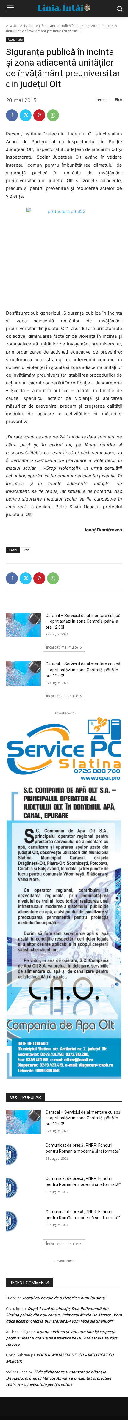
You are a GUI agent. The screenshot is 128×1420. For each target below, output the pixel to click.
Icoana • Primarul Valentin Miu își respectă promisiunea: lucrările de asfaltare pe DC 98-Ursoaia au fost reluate (61, 1338)
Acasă (11, 25)
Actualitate (29, 25)
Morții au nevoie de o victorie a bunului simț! (64, 1298)
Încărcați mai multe (62, 647)
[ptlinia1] (64, 748)
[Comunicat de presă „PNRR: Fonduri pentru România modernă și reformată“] (23, 1221)
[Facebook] (12, 115)
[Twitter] (26, 115)
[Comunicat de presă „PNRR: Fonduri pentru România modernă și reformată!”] (23, 1188)
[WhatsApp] (53, 115)
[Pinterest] (39, 115)
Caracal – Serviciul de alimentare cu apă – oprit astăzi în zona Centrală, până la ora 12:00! (83, 621)
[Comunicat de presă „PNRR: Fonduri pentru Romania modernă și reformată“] (23, 1155)
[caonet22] (64, 929)
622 (26, 550)
